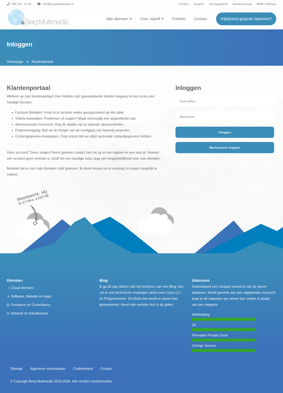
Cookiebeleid (83, 368)
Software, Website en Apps (31, 296)
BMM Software (266, 4)
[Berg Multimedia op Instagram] (151, 270)
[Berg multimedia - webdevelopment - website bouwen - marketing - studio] (38, 17)
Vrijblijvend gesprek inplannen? (246, 19)
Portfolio (179, 19)
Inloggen (225, 132)
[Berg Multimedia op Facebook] (132, 270)
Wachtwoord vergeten (224, 147)
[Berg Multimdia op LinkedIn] (141, 270)
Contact (184, 4)
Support (199, 4)
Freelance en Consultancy (30, 305)
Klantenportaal (242, 4)
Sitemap (16, 368)
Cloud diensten (22, 288)
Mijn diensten (118, 19)
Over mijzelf (150, 19)
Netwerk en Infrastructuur (29, 313)
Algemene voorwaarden (47, 368)
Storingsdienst (218, 4)
